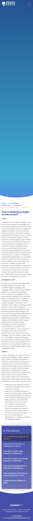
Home (4, 203)
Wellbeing (17, 205)
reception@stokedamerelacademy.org (16, 518)
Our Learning (14, 203)
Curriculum (6, 205)
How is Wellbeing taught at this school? (16, 207)
